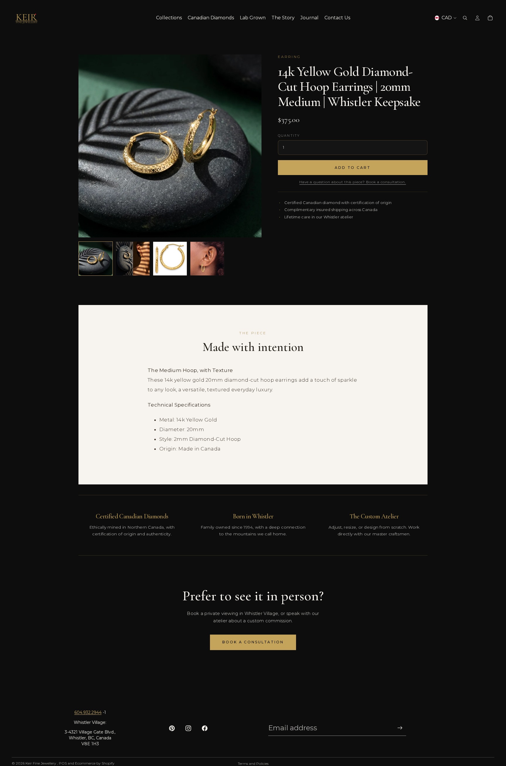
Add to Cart (353, 167)
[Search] (465, 17)
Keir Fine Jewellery (41, 763)
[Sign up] (400, 728)
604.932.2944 (88, 712)
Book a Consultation (253, 642)
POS (63, 763)
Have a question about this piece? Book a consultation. (352, 182)
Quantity (289, 135)
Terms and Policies (253, 763)
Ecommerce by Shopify (94, 763)
